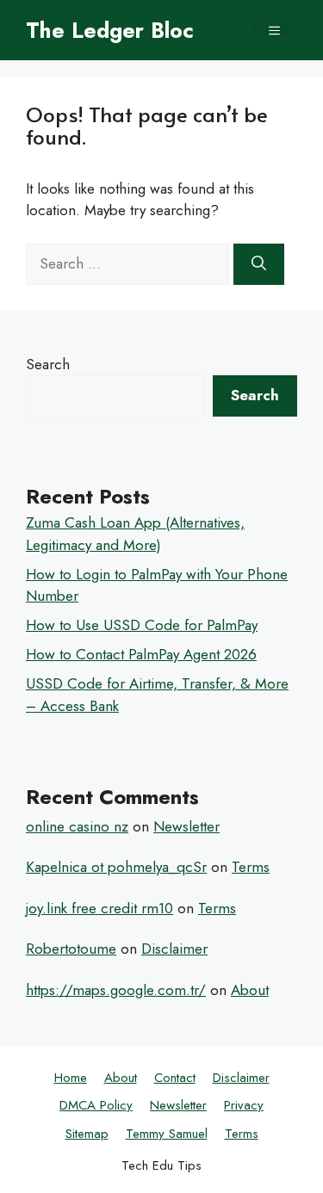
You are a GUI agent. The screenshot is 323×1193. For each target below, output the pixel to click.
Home (70, 1077)
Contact (175, 1077)
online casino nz (77, 826)
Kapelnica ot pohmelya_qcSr (116, 866)
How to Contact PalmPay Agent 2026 (141, 654)
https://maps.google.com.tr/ (116, 990)
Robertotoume (71, 948)
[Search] (258, 264)
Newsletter (186, 826)
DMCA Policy (96, 1105)
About (250, 990)
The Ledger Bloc (110, 30)
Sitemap (87, 1133)
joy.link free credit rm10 (99, 908)
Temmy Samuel (167, 1133)
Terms (251, 866)
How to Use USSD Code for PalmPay (142, 625)
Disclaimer (174, 948)
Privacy (244, 1105)
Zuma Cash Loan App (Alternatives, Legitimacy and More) (135, 533)
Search (48, 364)
